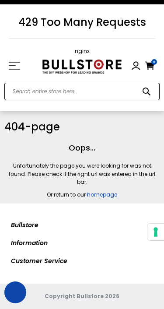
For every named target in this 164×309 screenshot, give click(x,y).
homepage (102, 194)
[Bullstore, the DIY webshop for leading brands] (82, 66)
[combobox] (82, 91)
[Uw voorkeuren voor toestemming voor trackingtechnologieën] (155, 232)
